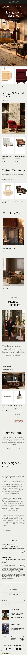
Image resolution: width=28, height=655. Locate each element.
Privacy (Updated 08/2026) (13, 638)
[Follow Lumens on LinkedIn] (20, 649)
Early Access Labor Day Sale (14, 2)
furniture (11, 483)
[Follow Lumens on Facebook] (6, 649)
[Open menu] (23, 6)
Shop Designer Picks (6, 369)
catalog (20, 628)
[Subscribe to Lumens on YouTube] (17, 649)
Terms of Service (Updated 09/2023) (22, 639)
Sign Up (22, 552)
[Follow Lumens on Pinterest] (10, 649)
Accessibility (5, 636)
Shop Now (4, 100)
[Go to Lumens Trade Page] (5, 615)
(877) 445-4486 (14, 594)
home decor (8, 484)
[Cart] (20, 7)
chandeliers (12, 498)
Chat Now (14, 589)
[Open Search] (16, 7)
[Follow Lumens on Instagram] (13, 649)
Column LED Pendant (7, 405)
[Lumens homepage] (6, 7)
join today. (18, 614)
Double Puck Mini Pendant (18, 406)
